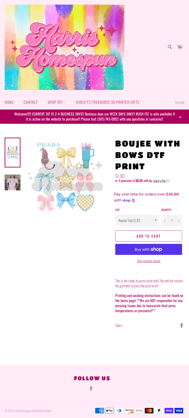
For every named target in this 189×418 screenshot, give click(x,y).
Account (179, 102)
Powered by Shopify (41, 411)
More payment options (148, 261)
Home (9, 102)
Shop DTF (56, 102)
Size (117, 210)
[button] (149, 180)
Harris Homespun (22, 411)
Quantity (166, 210)
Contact (31, 102)
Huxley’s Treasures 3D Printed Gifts (107, 102)
